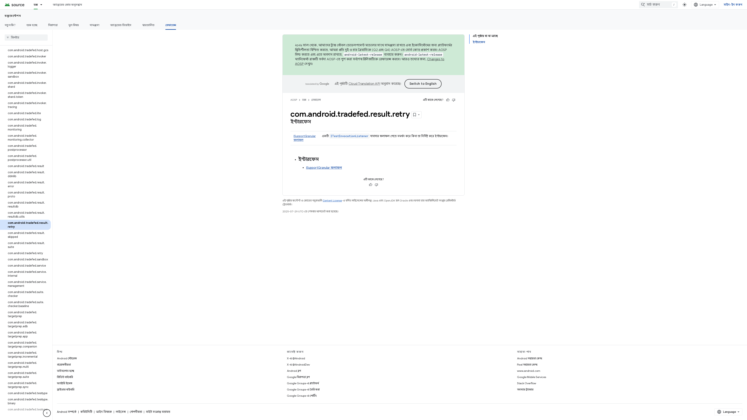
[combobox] (658, 4)
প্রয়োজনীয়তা (64, 364)
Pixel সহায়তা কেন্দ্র (527, 364)
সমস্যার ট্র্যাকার (525, 389)
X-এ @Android (296, 358)
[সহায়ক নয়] (454, 100)
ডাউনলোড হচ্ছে (65, 371)
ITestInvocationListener (349, 136)
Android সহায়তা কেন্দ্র (529, 358)
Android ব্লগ (294, 371)
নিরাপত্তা (53, 25)
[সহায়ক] (448, 100)
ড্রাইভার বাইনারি (65, 389)
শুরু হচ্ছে (31, 25)
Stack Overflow (526, 383)
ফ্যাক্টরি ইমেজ (64, 383)
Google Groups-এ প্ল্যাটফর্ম (303, 383)
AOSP (293, 100)
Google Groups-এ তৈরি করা (303, 389)
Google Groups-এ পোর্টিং (302, 395)
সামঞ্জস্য (94, 25)
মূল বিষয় (73, 25)
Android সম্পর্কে (66, 411)
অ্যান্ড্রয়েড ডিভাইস (120, 25)
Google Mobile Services (531, 377)
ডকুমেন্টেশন (13, 16)
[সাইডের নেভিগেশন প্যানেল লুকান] (47, 413)
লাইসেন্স (121, 411)
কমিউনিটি (86, 411)
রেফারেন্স (170, 25)
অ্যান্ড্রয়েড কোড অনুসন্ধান (67, 4)
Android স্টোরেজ (67, 358)
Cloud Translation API (364, 84)
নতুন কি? (10, 25)
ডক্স (36, 4)
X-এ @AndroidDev (298, 364)
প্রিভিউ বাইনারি (65, 377)
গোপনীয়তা (136, 411)
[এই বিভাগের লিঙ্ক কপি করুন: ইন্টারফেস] (315, 122)
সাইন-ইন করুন (733, 4)
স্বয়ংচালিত (148, 25)
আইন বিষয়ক (104, 411)
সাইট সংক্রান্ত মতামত (158, 411)
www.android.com (528, 371)
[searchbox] (26, 37)
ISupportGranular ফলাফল (324, 168)
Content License (332, 200)
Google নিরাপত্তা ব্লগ (298, 377)
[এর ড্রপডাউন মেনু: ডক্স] (43, 4)
